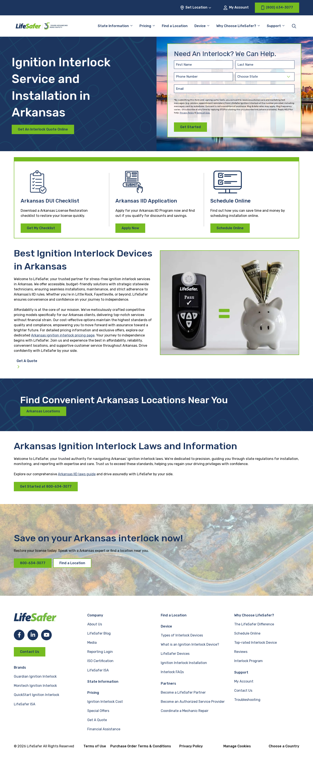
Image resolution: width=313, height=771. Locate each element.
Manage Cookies (237, 746)
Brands (20, 667)
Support (241, 672)
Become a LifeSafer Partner (183, 692)
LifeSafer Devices (175, 654)
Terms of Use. (203, 113)
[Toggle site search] (294, 26)
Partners (168, 683)
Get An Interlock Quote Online (43, 129)
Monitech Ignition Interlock (35, 686)
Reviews (240, 652)
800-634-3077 (32, 563)
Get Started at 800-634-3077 (46, 486)
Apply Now (130, 228)
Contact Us (29, 652)
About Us (94, 624)
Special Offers (98, 711)
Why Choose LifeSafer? (236, 26)
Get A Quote (27, 361)
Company (95, 615)
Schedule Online (230, 228)
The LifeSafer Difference (254, 624)
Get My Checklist (41, 228)
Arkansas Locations (43, 411)
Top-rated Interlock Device (255, 643)
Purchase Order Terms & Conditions (140, 746)
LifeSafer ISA (24, 704)
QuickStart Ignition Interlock (36, 695)
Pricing (145, 26)
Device (200, 26)
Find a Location (175, 26)
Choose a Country (284, 746)
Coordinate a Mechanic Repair (184, 711)
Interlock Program (248, 661)
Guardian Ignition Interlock (35, 676)
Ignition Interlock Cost (105, 702)
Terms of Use (94, 746)
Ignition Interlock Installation (184, 663)
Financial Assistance (103, 729)
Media (92, 643)
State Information (113, 26)
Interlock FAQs (172, 672)
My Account (238, 7)
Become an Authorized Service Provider (193, 702)
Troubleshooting (247, 700)
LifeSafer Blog (99, 633)
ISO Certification (100, 661)
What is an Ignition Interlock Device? (190, 644)
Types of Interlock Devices (182, 635)
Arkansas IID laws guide (77, 474)
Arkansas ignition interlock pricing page (63, 335)
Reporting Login (100, 652)
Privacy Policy (187, 113)
